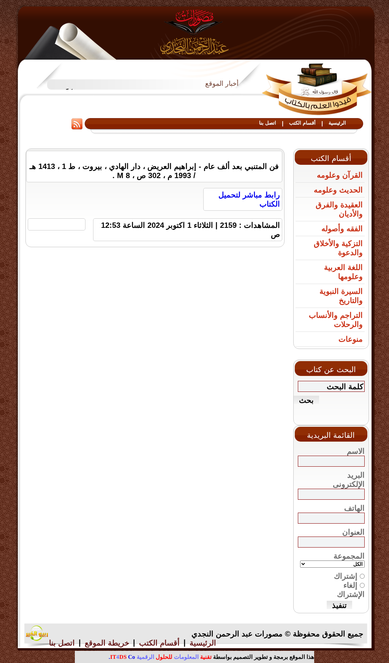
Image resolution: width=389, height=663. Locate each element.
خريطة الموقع (107, 643)
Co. (122, 657)
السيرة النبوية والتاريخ (341, 296)
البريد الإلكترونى (349, 479)
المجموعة (349, 556)
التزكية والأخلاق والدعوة (338, 248)
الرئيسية (337, 123)
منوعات (350, 339)
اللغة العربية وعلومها (343, 272)
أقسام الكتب (302, 123)
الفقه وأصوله (342, 228)
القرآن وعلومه (340, 175)
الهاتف (354, 508)
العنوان (353, 532)
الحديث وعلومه (338, 190)
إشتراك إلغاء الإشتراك (349, 585)
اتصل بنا (267, 123)
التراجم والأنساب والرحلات (336, 319)
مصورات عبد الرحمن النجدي (194, 31)
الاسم (356, 451)
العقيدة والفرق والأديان (339, 209)
